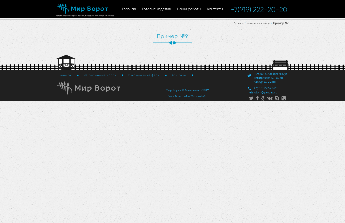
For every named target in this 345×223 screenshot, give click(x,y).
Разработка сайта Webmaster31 (187, 96)
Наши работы (189, 9)
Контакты (215, 9)
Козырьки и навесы (258, 23)
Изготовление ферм (144, 75)
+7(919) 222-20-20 (259, 10)
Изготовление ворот (100, 75)
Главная (129, 9)
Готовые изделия (156, 9)
